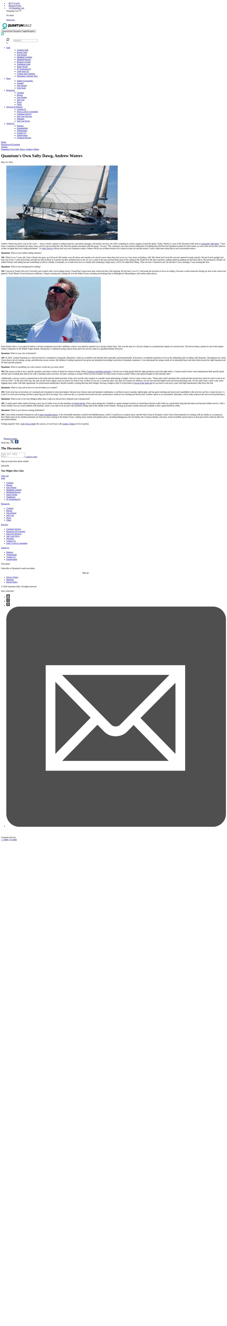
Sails (8, 47)
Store (8, 78)
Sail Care (20, 100)
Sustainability (22, 128)
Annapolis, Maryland (210, 244)
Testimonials (22, 130)
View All (5, 476)
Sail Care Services (24, 116)
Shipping (10, 580)
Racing (20, 95)
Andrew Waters (68, 424)
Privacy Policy (12, 577)
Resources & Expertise (15, 531)
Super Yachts (22, 66)
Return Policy (12, 582)
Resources (10, 90)
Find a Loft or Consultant (27, 111)
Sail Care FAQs (23, 121)
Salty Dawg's (47, 248)
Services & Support (14, 107)
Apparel (20, 83)
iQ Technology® (24, 69)
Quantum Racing (24, 138)
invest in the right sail (143, 383)
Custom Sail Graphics (26, 74)
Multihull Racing (24, 59)
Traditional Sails (23, 64)
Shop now (10, 20)
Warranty (20, 119)
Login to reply (31, 457)
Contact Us (21, 109)
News (19, 102)
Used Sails (21, 88)
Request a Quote (24, 62)
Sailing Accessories (25, 81)
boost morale (79, 403)
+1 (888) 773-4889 (9, 840)
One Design (22, 55)
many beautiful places (49, 415)
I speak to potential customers (99, 371)
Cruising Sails (22, 50)
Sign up (85, 573)
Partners (20, 126)
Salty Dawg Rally (28, 424)
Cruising (20, 93)
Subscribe (5, 466)
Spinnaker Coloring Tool (27, 76)
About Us (10, 123)
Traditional (10, 497)
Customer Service (24, 114)
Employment (22, 135)
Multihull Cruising (24, 57)
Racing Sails (22, 52)
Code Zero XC (23, 71)
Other (19, 104)
